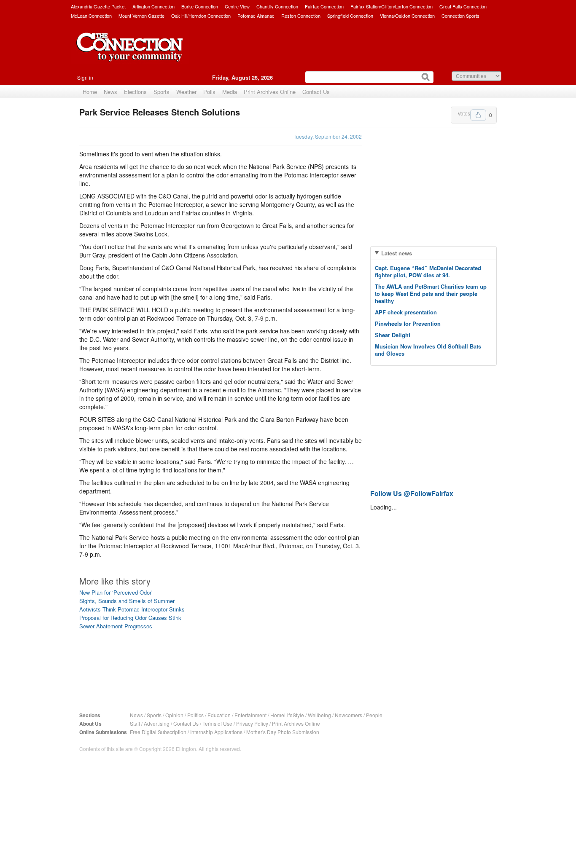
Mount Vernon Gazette (141, 15)
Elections (135, 92)
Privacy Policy (252, 723)
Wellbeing (319, 715)
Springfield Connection (350, 15)
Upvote (478, 115)
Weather (186, 92)
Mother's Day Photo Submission (282, 731)
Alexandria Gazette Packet (98, 6)
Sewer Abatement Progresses (115, 626)
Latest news (396, 253)
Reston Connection (300, 15)
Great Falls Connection (463, 6)
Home (90, 92)
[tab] (433, 253)
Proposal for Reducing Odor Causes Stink (130, 618)
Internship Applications (216, 731)
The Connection (130, 53)
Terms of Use (217, 723)
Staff (135, 723)
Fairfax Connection (324, 6)
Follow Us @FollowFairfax (411, 493)
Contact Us (316, 92)
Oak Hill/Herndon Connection (201, 15)
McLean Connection (91, 15)
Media (229, 92)
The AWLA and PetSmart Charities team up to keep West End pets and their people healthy (431, 293)
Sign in (85, 77)
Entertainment (250, 715)
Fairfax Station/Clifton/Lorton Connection (391, 6)
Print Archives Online (270, 92)
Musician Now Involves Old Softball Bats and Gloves (428, 349)
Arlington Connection (153, 6)
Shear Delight (392, 335)
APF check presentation (406, 312)
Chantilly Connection (277, 6)
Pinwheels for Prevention (408, 323)
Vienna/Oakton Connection (407, 15)
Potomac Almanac (256, 15)
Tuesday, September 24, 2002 (327, 136)
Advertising (157, 723)
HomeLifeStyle (287, 715)
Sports (161, 92)
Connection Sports (460, 15)
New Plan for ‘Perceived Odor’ (116, 592)
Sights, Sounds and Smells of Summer (127, 601)
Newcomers (348, 715)
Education (219, 715)
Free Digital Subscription (158, 731)
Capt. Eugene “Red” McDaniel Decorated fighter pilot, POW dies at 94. (428, 271)
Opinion (174, 715)
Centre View (237, 6)
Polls (209, 92)
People (374, 715)
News (110, 92)
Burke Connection (199, 6)
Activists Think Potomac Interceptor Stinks (132, 609)
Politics (195, 715)
